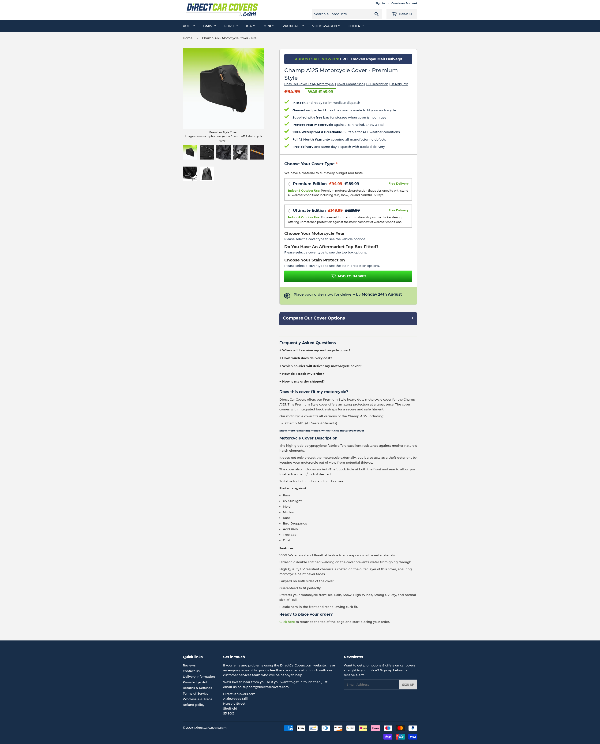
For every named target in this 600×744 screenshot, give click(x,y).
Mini (267, 26)
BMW (208, 26)
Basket (405, 14)
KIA (249, 26)
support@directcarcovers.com (266, 687)
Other (355, 26)
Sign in (380, 3)
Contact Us (191, 671)
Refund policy (193, 705)
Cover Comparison (350, 84)
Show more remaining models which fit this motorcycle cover (321, 430)
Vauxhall (292, 26)
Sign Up (408, 684)
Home (187, 38)
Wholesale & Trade (197, 699)
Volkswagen (325, 26)
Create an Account (404, 3)
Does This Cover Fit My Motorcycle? (309, 84)
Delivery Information (199, 676)
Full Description (377, 84)
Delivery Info (399, 84)
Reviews (189, 665)
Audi (187, 26)
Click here (287, 622)
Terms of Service (195, 693)
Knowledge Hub (195, 682)
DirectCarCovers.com (210, 727)
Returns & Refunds (197, 688)
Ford (229, 26)
